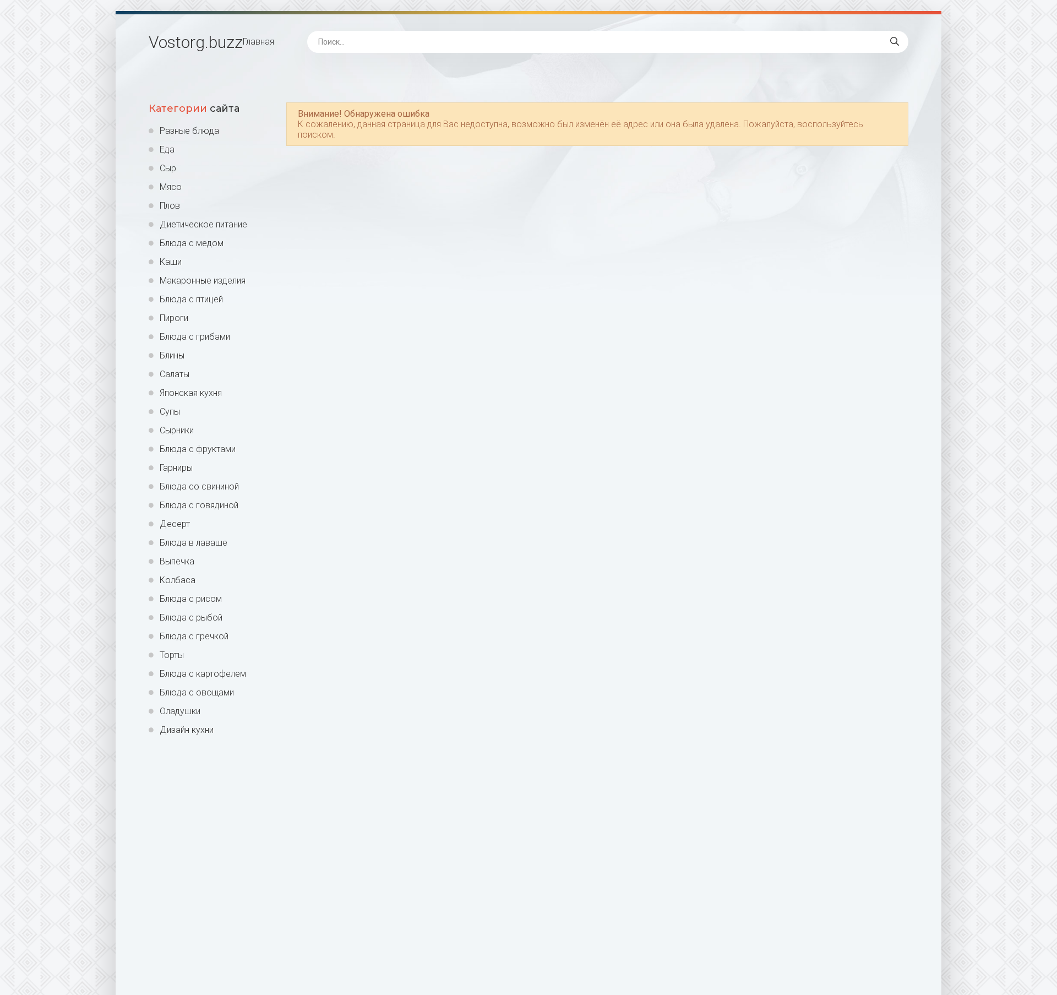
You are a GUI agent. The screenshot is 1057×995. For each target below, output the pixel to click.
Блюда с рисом (191, 599)
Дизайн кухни (187, 730)
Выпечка (177, 561)
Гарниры (176, 468)
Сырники (177, 430)
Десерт (175, 524)
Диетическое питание (203, 224)
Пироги (174, 318)
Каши (171, 262)
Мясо (171, 187)
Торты (172, 655)
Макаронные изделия (203, 280)
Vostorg (196, 42)
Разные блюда (189, 131)
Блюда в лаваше (193, 542)
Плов (170, 205)
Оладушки (180, 711)
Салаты (174, 374)
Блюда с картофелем (203, 673)
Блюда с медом (192, 243)
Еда (167, 149)
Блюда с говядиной (199, 505)
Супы (170, 411)
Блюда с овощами (197, 692)
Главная (258, 41)
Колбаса (177, 580)
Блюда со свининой (199, 486)
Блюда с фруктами (198, 449)
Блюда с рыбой (191, 617)
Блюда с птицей (191, 299)
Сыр (168, 168)
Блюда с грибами (195, 336)
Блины (172, 355)
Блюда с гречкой (194, 636)
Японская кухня (191, 393)
